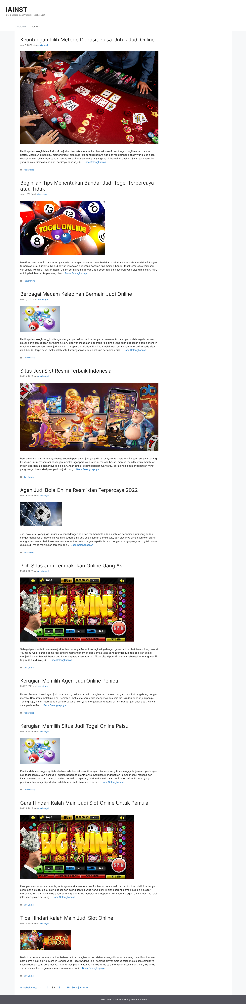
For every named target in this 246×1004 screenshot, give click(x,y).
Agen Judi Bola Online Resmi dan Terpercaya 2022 (79, 490)
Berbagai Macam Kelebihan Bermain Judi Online (76, 294)
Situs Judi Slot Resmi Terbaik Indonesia (65, 371)
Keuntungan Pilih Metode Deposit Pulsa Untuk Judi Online (87, 40)
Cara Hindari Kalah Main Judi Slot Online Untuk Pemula (84, 803)
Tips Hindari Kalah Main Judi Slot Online (66, 918)
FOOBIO (35, 26)
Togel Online (29, 281)
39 (68, 987)
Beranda (21, 26)
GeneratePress (141, 999)
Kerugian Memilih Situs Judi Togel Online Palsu (74, 726)
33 (59, 987)
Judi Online (28, 169)
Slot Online (28, 477)
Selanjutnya (80, 987)
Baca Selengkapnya (95, 162)
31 (48, 987)
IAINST (16, 9)
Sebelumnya (28, 987)
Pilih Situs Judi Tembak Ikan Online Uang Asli (72, 566)
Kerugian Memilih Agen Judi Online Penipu (69, 681)
